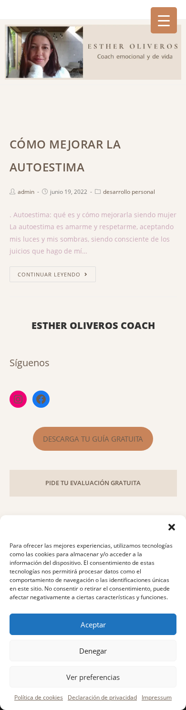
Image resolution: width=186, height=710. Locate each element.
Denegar (93, 651)
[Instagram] (18, 399)
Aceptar (93, 624)
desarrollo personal (129, 192)
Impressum (157, 697)
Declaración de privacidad (102, 697)
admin (26, 192)
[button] (171, 527)
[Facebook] (41, 399)
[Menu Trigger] (164, 20)
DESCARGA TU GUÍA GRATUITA (93, 439)
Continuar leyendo (49, 274)
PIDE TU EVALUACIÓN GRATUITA (93, 482)
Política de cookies (38, 697)
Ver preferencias (93, 677)
